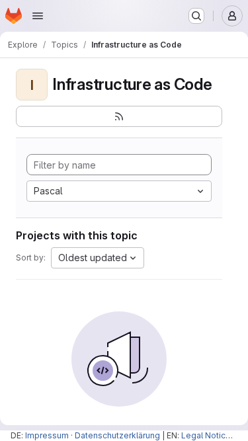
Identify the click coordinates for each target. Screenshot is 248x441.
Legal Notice (206, 435)
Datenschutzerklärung (117, 435)
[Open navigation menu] (37, 15)
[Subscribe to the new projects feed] (119, 116)
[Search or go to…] (196, 16)
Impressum (47, 435)
